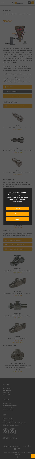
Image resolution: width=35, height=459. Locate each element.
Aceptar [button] (18, 219)
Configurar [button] (17, 208)
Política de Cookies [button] (17, 201)
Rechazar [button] (17, 214)
